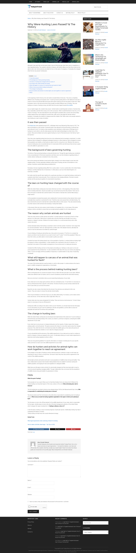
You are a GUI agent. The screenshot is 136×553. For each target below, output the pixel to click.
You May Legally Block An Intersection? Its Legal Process (100, 42)
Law (34, 432)
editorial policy (73, 551)
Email (29, 487)
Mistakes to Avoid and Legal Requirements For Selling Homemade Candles (101, 26)
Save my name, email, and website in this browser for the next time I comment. (49, 501)
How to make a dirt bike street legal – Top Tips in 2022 (41, 424)
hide (35, 76)
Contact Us (30, 531)
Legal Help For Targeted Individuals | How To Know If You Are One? (101, 73)
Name (29, 480)
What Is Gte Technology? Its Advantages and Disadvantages (100, 57)
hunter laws (33, 125)
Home (29, 18)
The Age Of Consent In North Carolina (101, 103)
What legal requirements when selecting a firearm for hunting (43, 420)
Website (30, 494)
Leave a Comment (51, 30)
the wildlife (70, 105)
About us (30, 525)
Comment (30, 464)
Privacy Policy (31, 522)
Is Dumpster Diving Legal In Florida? (101, 87)
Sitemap (29, 528)
